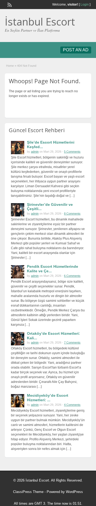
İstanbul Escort (40, 21)
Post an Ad (76, 50)
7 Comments (72, 342)
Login (85, 4)
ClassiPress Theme (28, 492)
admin (35, 151)
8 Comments (72, 213)
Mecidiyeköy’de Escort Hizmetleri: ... (47, 397)
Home (10, 65)
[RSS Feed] (9, 4)
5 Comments (72, 151)
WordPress (74, 492)
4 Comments (72, 404)
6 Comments (72, 275)
